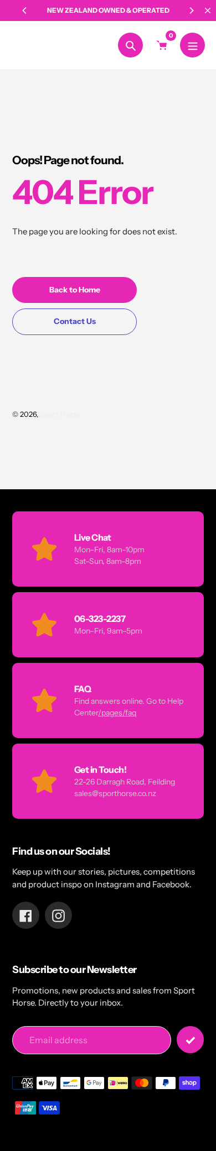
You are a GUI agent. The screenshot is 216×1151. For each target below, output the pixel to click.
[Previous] (24, 10)
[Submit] (190, 1039)
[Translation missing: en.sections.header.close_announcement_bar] (207, 10)
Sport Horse (38, 45)
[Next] (191, 10)
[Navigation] (192, 45)
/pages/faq (117, 713)
